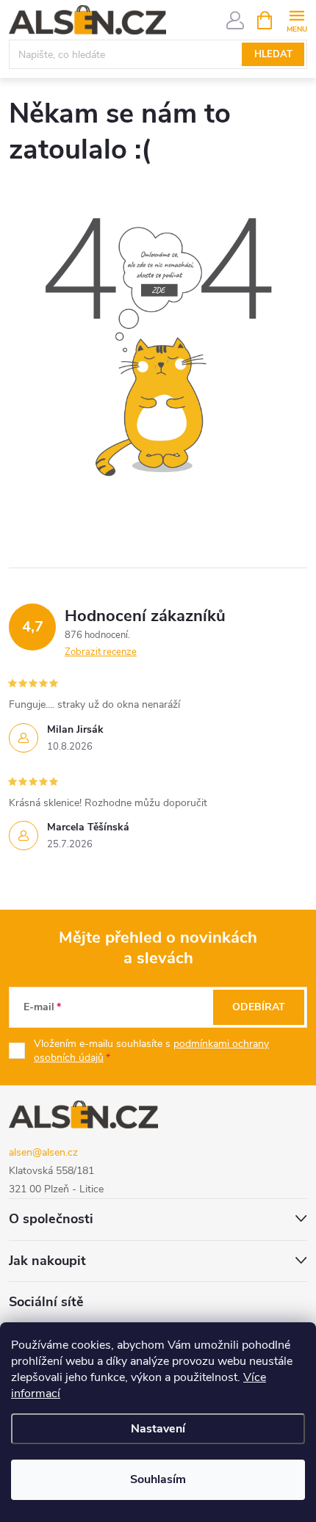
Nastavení (158, 1429)
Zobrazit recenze (101, 652)
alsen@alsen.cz (43, 1152)
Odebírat (258, 1007)
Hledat (273, 54)
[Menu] (296, 19)
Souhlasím (158, 1479)
